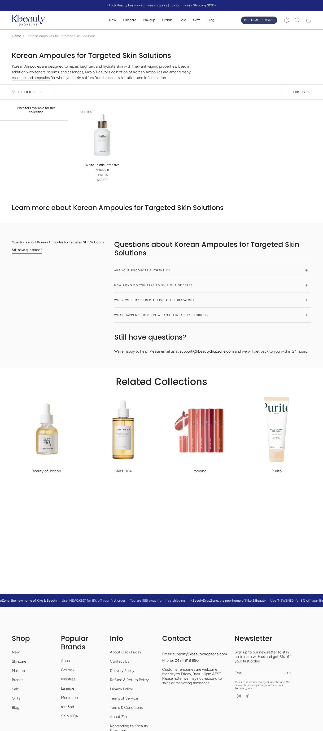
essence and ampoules (31, 77)
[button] (130, 20)
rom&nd (67, 707)
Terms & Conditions (126, 707)
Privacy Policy (121, 689)
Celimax (67, 670)
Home (16, 36)
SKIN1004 (69, 716)
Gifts (16, 698)
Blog (15, 707)
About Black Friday (125, 652)
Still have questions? (27, 250)
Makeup (18, 670)
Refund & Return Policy (129, 680)
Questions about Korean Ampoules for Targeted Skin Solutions (58, 242)
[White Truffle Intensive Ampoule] (102, 133)
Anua (65, 660)
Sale (15, 689)
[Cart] (308, 20)
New (16, 652)
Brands (17, 680)
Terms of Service (124, 698)
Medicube (69, 697)
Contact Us (119, 661)
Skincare (19, 661)
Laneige (67, 688)
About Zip (118, 716)
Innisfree (68, 679)
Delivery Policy (122, 670)
